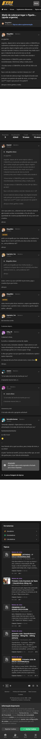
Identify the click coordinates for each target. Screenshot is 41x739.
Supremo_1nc (11, 254)
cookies (11, 717)
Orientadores (11, 535)
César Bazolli (15, 611)
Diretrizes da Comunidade (25, 715)
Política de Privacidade (19, 691)
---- (7, 387)
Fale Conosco (32, 691)
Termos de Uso (24, 713)
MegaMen (8, 23)
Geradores (10, 531)
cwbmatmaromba (17, 559)
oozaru (9, 371)
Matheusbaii (15, 640)
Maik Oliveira (16, 585)
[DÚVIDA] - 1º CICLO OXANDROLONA (22, 556)
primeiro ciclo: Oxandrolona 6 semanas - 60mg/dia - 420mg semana (23, 636)
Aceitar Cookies (31, 729)
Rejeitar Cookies (10, 729)
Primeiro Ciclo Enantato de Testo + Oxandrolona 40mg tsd (25, 582)
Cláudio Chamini (17, 571)
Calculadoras (11, 539)
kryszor (9, 145)
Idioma (7, 691)
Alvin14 (14, 663)
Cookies (20, 694)
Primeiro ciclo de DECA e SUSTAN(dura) (24, 660)
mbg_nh (9, 332)
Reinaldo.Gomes (12, 419)
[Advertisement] (20, 109)
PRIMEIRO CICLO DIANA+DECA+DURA (20, 608)
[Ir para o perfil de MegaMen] (3, 24)
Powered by (20, 700)
